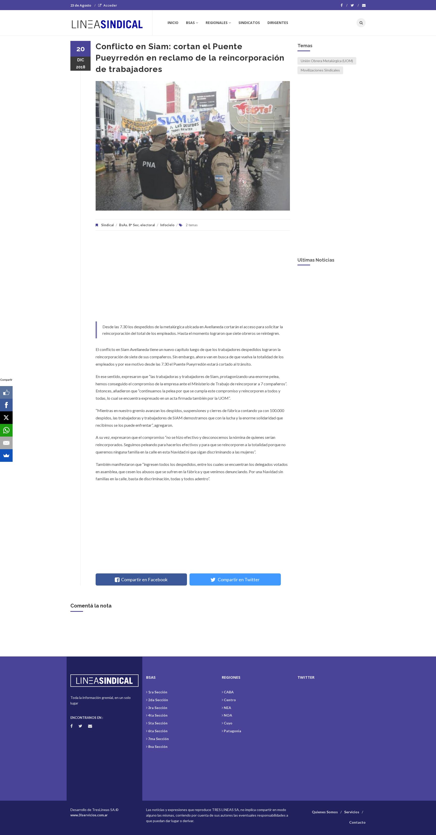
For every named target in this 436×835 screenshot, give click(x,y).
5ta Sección (158, 723)
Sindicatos (249, 22)
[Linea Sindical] (111, 22)
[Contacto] (364, 5)
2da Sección (158, 700)
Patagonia (232, 731)
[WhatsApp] (6, 430)
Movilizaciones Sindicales (320, 70)
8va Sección (158, 746)
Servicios (351, 812)
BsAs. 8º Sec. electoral (137, 225)
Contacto (357, 822)
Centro (230, 700)
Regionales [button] (217, 22)
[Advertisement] (193, 278)
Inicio (173, 22)
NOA (228, 715)
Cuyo (228, 723)
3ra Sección (157, 707)
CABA (229, 692)
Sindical (107, 225)
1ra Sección (157, 692)
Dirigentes (277, 22)
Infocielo (167, 225)
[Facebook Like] (6, 392)
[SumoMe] (6, 455)
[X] (6, 417)
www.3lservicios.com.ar (89, 815)
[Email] (6, 443)
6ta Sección (158, 731)
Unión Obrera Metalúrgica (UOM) (327, 61)
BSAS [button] (190, 22)
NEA (227, 707)
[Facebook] (344, 5)
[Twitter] (355, 5)
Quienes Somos (325, 812)
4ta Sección (158, 715)
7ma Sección (158, 739)
